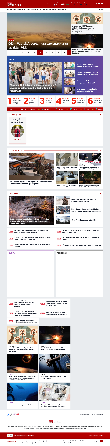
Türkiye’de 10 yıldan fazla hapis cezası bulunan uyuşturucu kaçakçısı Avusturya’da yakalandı (50, 102)
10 (64, 52)
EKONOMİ (52, 9)
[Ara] (102, 4)
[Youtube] (17, 414)
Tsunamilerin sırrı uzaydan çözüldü (20, 405)
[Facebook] (8, 414)
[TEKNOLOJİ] (100, 253)
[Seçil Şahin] (17, 131)
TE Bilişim (100, 435)
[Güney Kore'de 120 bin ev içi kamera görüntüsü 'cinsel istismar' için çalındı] (54, 392)
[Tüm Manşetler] (100, 150)
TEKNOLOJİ (21, 9)
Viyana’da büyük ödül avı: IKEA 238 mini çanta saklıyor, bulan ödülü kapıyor (56, 303)
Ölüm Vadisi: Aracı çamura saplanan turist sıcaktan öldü (82, 245)
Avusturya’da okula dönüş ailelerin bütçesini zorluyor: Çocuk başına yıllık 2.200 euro (98, 102)
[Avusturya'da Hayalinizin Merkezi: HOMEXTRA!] (69, 90)
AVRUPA (43, 346)
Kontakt (93, 414)
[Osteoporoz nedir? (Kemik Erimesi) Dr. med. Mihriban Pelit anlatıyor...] (69, 73)
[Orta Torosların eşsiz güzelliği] (63, 220)
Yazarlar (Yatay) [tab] (15, 114)
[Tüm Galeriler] (100, 193)
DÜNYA (45, 9)
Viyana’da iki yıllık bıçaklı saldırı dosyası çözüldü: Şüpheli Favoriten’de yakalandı (81, 102)
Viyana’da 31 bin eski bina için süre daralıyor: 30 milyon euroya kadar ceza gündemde (26, 313)
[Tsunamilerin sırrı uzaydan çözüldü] (22, 392)
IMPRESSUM (62, 9)
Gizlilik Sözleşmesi (85, 414)
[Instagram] (14, 414)
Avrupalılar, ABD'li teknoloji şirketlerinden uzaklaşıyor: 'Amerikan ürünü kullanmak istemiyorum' (22, 349)
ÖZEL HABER (31, 9)
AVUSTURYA (11, 9)
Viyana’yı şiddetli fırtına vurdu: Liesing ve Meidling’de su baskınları (33, 102)
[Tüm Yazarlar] (100, 114)
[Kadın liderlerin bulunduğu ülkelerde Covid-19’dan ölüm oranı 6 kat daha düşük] (63, 210)
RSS (10, 435)
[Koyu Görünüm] (99, 9)
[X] (11, 414)
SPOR (39, 9)
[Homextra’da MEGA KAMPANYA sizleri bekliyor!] (69, 65)
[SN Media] (15, 3)
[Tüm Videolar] (100, 59)
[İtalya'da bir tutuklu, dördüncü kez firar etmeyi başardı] (54, 363)
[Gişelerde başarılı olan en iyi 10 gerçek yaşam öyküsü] (63, 200)
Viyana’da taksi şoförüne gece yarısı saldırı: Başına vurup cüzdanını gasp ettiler (65, 102)
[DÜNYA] (52, 253)
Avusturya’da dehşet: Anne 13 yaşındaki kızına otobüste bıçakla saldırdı (17, 102)
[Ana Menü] (101, 10)
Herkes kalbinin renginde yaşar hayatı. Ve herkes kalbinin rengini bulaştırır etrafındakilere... (17, 121)
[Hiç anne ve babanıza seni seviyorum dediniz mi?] (69, 82)
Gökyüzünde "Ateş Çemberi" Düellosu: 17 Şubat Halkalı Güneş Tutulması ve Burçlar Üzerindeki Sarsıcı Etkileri (22, 378)
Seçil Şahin (17, 139)
